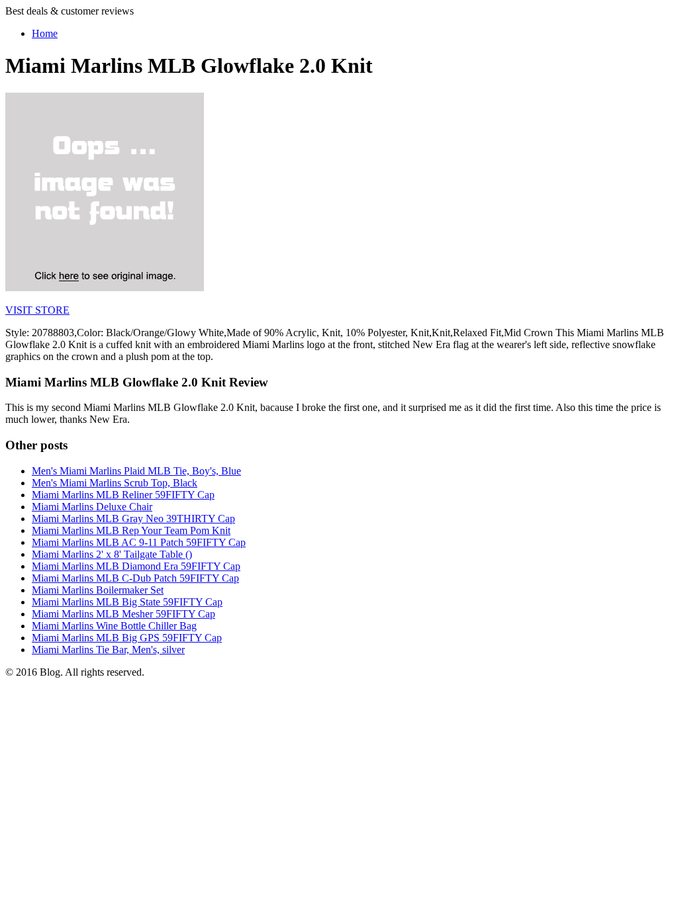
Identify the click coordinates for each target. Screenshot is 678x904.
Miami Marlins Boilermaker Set (98, 590)
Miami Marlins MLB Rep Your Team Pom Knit (131, 530)
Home (45, 33)
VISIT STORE (37, 310)
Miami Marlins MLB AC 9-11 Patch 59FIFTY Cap (139, 542)
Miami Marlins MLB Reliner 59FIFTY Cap (123, 494)
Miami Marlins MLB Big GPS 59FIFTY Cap (127, 637)
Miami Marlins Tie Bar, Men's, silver (108, 649)
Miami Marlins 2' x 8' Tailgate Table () (112, 554)
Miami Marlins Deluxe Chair (92, 506)
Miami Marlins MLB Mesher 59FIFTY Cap (123, 613)
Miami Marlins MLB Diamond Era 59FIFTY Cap (136, 566)
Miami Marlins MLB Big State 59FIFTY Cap (127, 602)
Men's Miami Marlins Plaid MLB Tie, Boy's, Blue (136, 470)
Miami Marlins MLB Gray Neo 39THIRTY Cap (133, 518)
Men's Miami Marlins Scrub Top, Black (114, 482)
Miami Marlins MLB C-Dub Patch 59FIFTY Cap (135, 578)
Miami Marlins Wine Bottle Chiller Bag (114, 625)
